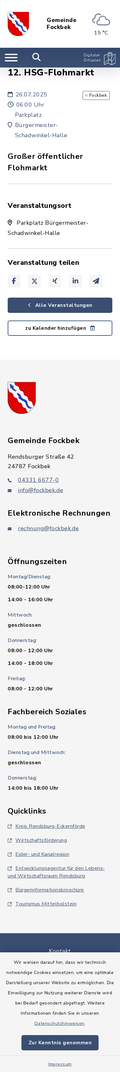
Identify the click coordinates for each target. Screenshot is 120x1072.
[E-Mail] (96, 281)
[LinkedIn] (75, 281)
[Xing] (55, 281)
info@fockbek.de (40, 490)
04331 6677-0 (38, 480)
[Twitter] (34, 281)
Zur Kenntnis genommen (60, 1042)
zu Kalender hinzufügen (56, 328)
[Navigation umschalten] (11, 57)
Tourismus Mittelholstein (45, 903)
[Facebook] (14, 281)
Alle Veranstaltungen (63, 305)
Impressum (60, 1064)
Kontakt (60, 951)
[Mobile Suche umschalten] (37, 57)
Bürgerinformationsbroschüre (49, 889)
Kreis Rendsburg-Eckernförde (50, 826)
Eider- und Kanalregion (42, 854)
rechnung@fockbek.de (48, 528)
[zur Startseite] (18, 24)
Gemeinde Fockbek (61, 24)
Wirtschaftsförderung (41, 840)
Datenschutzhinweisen (59, 1023)
